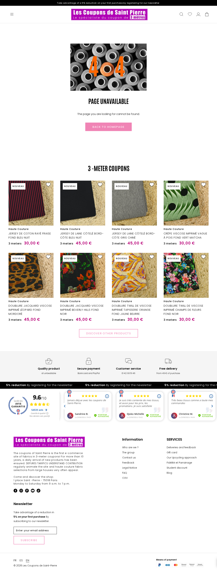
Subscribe (29, 540)
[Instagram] (21, 491)
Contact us (129, 457)
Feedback (128, 462)
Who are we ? (130, 447)
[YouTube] (33, 491)
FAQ (124, 473)
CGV (125, 478)
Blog (169, 473)
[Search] (181, 14)
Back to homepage (108, 127)
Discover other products (108, 333)
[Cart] (206, 14)
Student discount (177, 467)
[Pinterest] (27, 491)
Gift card (172, 452)
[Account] (198, 14)
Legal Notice (129, 467)
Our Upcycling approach (182, 457)
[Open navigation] (11, 14)
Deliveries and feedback (181, 447)
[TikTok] (38, 491)
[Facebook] (15, 491)
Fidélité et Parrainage (179, 462)
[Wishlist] (189, 14)
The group (128, 452)
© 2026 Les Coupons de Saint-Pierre (35, 565)
